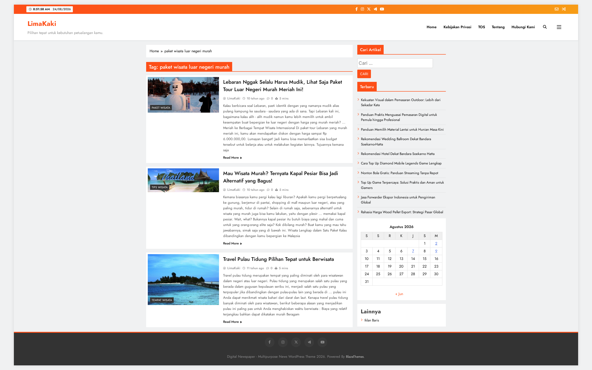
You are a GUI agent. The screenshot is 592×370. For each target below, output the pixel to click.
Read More (231, 157)
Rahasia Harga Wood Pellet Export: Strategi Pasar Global (402, 212)
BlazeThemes (355, 356)
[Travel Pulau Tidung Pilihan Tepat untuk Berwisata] (183, 279)
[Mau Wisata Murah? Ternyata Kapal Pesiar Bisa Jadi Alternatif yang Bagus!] (183, 180)
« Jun (399, 293)
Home (432, 27)
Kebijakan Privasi (457, 27)
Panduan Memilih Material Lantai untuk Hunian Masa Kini (402, 129)
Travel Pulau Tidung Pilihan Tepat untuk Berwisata (278, 259)
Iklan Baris (371, 320)
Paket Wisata (161, 108)
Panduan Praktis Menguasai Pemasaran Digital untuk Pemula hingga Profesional (399, 117)
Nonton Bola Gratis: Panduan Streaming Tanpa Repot (399, 173)
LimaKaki (42, 23)
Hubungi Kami (523, 27)
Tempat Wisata (162, 300)
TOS (481, 27)
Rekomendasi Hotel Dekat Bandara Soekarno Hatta (398, 153)
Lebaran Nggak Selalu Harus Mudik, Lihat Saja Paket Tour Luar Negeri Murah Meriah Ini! (282, 85)
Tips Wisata (160, 187)
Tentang (498, 27)
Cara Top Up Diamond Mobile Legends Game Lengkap (401, 163)
